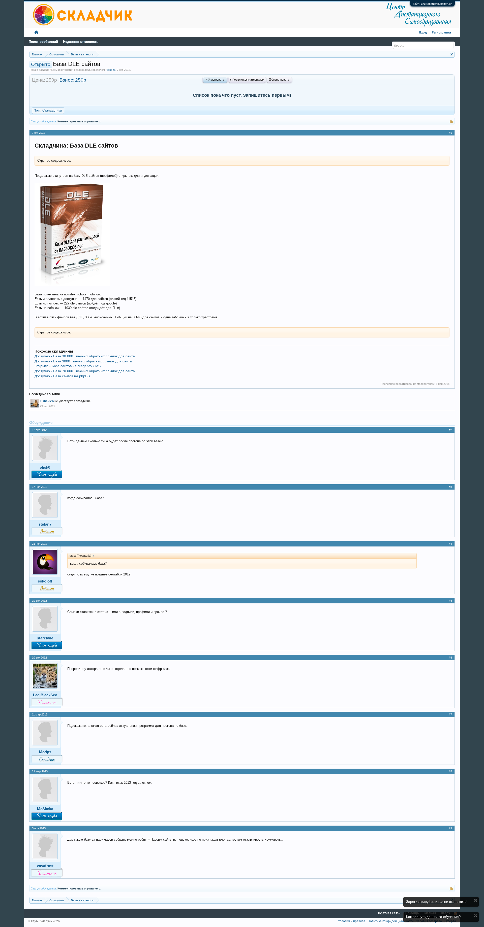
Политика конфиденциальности (391, 921)
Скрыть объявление (475, 900)
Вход (423, 33)
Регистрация (441, 33)
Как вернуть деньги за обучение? (433, 917)
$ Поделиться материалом (247, 79)
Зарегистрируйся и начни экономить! (436, 902)
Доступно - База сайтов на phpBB (62, 376)
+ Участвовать (215, 79)
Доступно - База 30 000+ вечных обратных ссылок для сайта (85, 356)
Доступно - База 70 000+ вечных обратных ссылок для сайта (85, 371)
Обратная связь (388, 913)
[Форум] (36, 32)
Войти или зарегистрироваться (432, 3)
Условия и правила (351, 921)
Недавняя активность (80, 42)
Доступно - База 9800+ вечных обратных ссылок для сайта (83, 361)
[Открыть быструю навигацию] (451, 54)
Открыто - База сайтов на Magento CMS (68, 366)
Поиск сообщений (43, 42)
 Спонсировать (279, 79)
